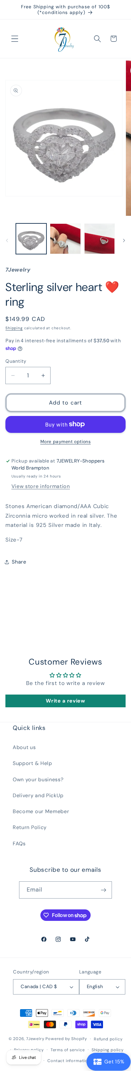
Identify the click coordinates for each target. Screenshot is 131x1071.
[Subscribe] (104, 890)
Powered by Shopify (66, 1038)
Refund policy (108, 1039)
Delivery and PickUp (38, 795)
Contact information (68, 1060)
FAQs (19, 843)
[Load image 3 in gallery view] (99, 238)
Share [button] (19, 561)
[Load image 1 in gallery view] (31, 238)
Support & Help (32, 763)
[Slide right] (124, 241)
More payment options (65, 441)
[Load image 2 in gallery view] (65, 238)
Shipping (14, 328)
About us (24, 747)
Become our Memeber (41, 811)
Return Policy (30, 827)
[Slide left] (7, 241)
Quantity (15, 361)
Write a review (65, 700)
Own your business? (38, 779)
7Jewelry (35, 1038)
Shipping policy (108, 1050)
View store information (40, 486)
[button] (15, 39)
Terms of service (68, 1050)
